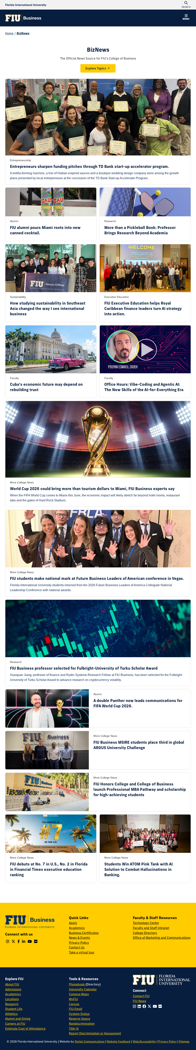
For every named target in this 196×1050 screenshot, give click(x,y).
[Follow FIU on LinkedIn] (140, 1006)
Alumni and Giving (17, 1019)
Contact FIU (141, 996)
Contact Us (76, 947)
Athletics (11, 1014)
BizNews (23, 33)
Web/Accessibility (144, 1041)
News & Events (79, 938)
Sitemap (184, 1041)
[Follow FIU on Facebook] (145, 1006)
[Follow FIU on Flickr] (160, 1006)
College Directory (145, 933)
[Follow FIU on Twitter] (150, 1006)
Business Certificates (84, 933)
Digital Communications (90, 1041)
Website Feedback (119, 1041)
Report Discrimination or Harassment (95, 1033)
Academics (77, 928)
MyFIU (73, 999)
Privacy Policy (79, 943)
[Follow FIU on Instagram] (135, 1006)
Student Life (13, 1009)
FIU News (139, 1001)
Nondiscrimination (82, 1023)
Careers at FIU (15, 1023)
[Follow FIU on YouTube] (155, 1006)
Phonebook (77, 984)
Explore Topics (95, 68)
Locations (12, 999)
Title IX (74, 1028)
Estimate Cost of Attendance (25, 1028)
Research (11, 1004)
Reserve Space (79, 1019)
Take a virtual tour (81, 952)
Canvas (74, 1004)
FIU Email (75, 1009)
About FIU (12, 984)
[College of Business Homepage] (23, 18)
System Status (79, 1014)
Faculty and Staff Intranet (151, 928)
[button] (186, 17)
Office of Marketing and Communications (161, 938)
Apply (73, 923)
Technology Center (146, 923)
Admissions (13, 989)
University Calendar (83, 989)
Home (9, 33)
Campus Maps (79, 994)
